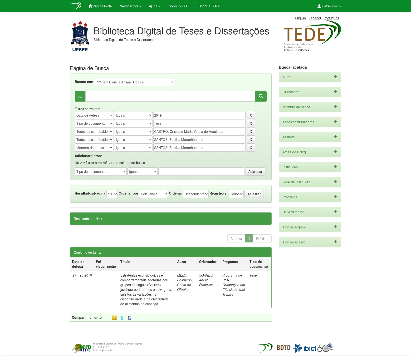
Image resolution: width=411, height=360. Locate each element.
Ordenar (175, 193)
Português (331, 17)
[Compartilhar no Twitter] (122, 317)
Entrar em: (330, 6)
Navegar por (129, 6)
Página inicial (102, 6)
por (80, 96)
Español (315, 17)
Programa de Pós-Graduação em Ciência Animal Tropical (233, 285)
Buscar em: (84, 81)
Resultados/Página (90, 193)
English (300, 17)
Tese (253, 275)
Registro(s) (219, 193)
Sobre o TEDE (179, 6)
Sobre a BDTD (209, 6)
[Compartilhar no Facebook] (130, 317)
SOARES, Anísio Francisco (206, 280)
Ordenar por (128, 193)
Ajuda (153, 6)
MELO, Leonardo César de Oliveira (184, 282)
